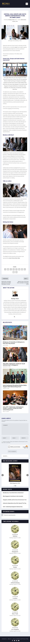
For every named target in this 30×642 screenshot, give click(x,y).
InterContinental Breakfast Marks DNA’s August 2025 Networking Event (15, 386)
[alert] (15, 515)
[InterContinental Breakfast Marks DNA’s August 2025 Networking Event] (15, 376)
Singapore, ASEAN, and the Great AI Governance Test (14, 499)
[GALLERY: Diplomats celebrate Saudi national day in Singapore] (15, 354)
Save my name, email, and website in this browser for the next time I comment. (14, 442)
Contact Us (4, 638)
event (16, 47)
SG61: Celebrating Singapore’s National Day (12, 506)
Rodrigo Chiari (11, 19)
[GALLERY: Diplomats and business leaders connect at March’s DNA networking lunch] (15, 397)
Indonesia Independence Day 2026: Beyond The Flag (14, 503)
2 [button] (15, 485)
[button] (3, 475)
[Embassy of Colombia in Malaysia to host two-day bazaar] (15, 332)
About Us (10, 638)
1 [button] (14, 485)
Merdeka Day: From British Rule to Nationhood (13, 492)
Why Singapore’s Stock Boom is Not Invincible (13, 496)
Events (13, 21)
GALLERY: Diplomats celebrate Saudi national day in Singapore (14, 364)
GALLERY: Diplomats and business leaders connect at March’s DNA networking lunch (13, 408)
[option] (15, 474)
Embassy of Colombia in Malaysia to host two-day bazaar (13, 342)
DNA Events (23, 19)
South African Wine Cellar (14, 258)
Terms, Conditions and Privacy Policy (20, 638)
